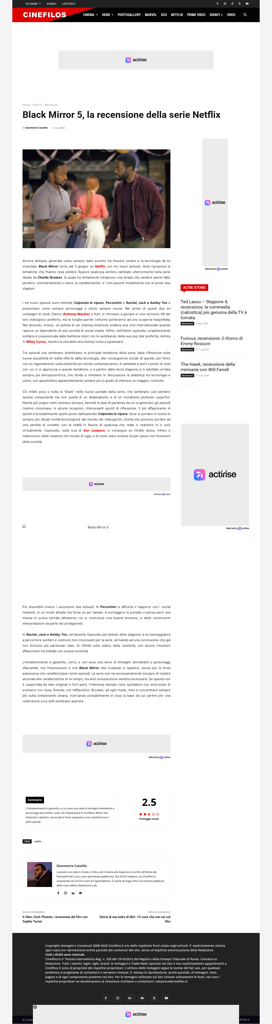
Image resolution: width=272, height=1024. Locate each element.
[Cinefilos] (47, 15)
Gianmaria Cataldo (37, 127)
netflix (37, 841)
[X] (239, 3)
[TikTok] (232, 3)
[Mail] (80, 892)
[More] (166, 138)
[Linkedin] (145, 138)
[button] (245, 15)
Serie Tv (37, 105)
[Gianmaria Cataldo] (39, 879)
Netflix (100, 266)
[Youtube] (247, 3)
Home (26, 105)
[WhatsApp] (135, 138)
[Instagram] (224, 3)
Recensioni (51, 105)
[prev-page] (183, 384)
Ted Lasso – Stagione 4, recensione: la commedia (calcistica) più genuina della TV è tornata (214, 309)
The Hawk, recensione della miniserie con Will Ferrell (208, 367)
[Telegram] (155, 138)
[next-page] (190, 384)
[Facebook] (217, 3)
